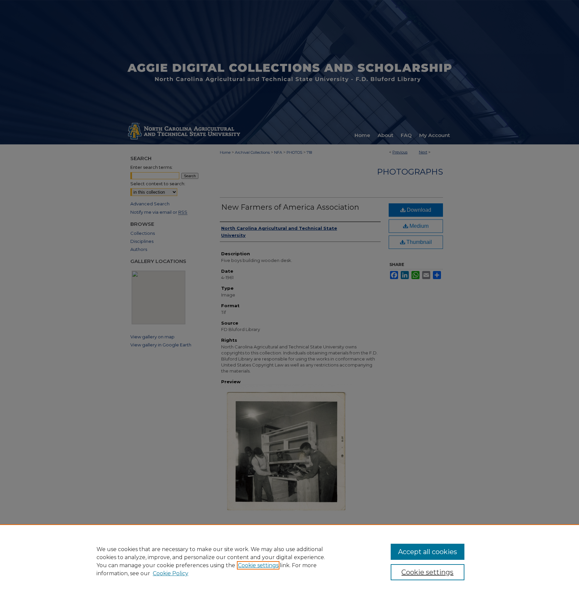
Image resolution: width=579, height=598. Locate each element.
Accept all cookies (427, 552)
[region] (289, 561)
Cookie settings (258, 565)
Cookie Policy (170, 573)
